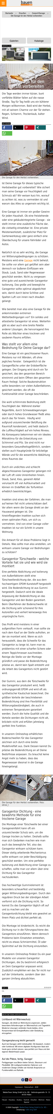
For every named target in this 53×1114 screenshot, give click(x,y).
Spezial (26, 1102)
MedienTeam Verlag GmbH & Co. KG (33, 1107)
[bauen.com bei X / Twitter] (26, 1079)
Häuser (4, 1100)
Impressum (19, 1087)
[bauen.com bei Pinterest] (30, 1079)
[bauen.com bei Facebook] (22, 1079)
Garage (28, 260)
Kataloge (39, 40)
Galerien (14, 40)
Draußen (34, 1100)
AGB (36, 1087)
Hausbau (12, 1100)
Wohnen (41, 1100)
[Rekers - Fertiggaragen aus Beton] (39, 54)
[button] (7, 127)
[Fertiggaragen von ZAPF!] (13, 54)
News (48, 1100)
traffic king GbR (31, 1109)
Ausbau (19, 1100)
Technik (26, 1100)
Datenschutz (28, 1087)
